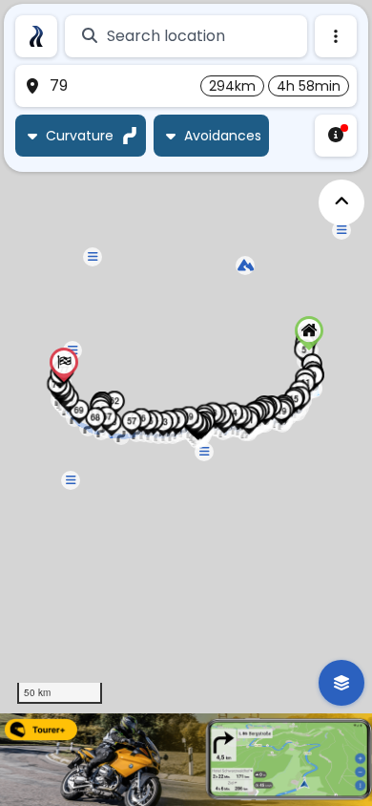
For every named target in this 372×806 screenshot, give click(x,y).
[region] (186, 356)
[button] (309, 333)
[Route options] (336, 36)
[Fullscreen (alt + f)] (341, 202)
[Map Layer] (341, 683)
